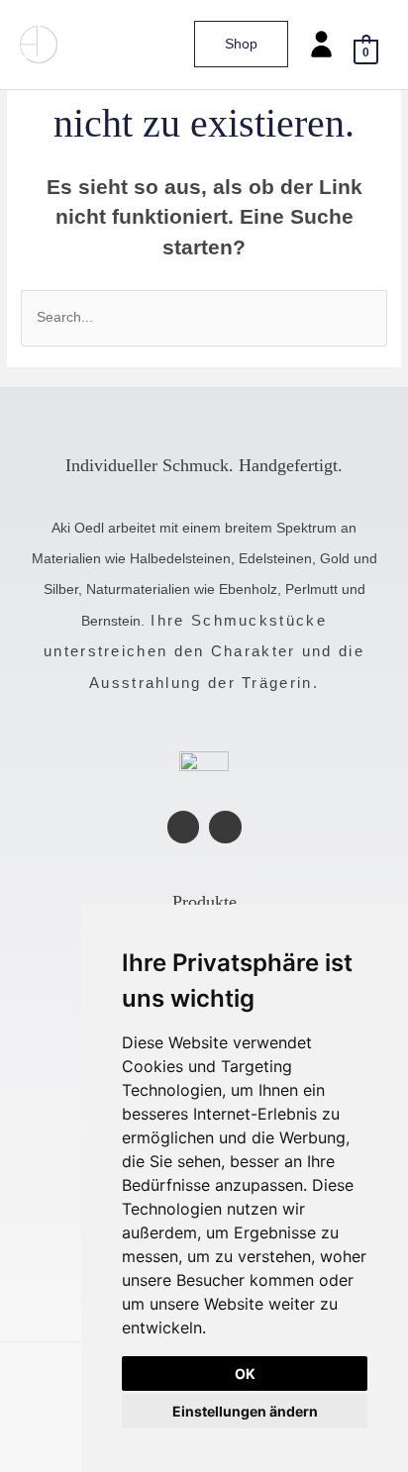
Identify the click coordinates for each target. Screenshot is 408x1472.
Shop (241, 44)
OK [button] (245, 1373)
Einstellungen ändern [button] (245, 1411)
